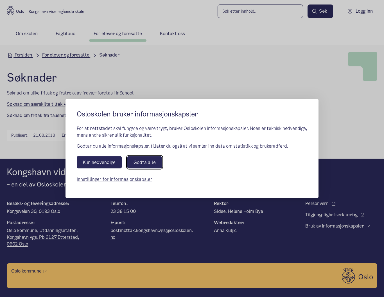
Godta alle (145, 162)
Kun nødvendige (99, 162)
